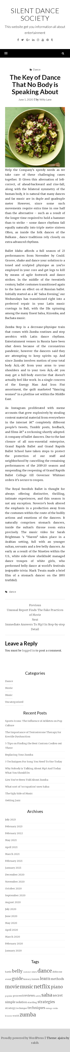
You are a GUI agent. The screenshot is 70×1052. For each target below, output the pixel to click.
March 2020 (12, 936)
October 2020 (13, 888)
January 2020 (13, 950)
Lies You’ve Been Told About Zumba (26, 779)
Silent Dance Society (35, 14)
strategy (10, 1008)
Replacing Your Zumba (19, 754)
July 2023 (10, 819)
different (57, 971)
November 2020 (14, 881)
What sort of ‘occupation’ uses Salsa (27, 786)
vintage (49, 1008)
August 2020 (13, 902)
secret (58, 995)
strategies (46, 1002)
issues (35, 979)
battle (8, 971)
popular (8, 996)
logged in (28, 650)
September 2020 (15, 895)
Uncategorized (14, 701)
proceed (18, 995)
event (8, 979)
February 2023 (13, 826)
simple (10, 1002)
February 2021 (13, 860)
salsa (46, 995)
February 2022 (14, 833)
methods (57, 979)
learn (45, 978)
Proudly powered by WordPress (22, 1038)
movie (12, 987)
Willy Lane (45, 99)
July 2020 (10, 909)
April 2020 (11, 929)
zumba (28, 1015)
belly (17, 971)
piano (57, 987)
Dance (36, 69)
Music (9, 695)
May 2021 (11, 840)
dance (12, 591)
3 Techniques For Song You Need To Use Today (33, 761)
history (27, 979)
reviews (29, 995)
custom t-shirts (30, 972)
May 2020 (11, 923)
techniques (36, 1008)
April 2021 (11, 847)
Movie (9, 688)
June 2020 (11, 916)
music (26, 987)
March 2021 (12, 854)
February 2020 (14, 943)
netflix (42, 986)
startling (32, 1002)
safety (38, 996)
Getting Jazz (12, 800)
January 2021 (13, 867)
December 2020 (14, 874)
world (16, 1015)
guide (17, 978)
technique (21, 1008)
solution (21, 1002)
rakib (34, 1042)
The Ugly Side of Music (19, 793)
